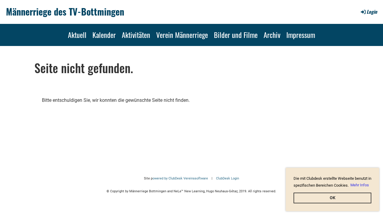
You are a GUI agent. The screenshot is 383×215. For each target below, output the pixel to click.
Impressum (300, 34)
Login (372, 11)
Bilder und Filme (236, 34)
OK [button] (332, 197)
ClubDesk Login (227, 178)
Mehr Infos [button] (359, 185)
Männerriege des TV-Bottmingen (65, 11)
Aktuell (77, 34)
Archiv (272, 34)
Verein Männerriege (182, 34)
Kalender (104, 34)
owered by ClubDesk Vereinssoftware (180, 178)
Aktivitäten (136, 34)
